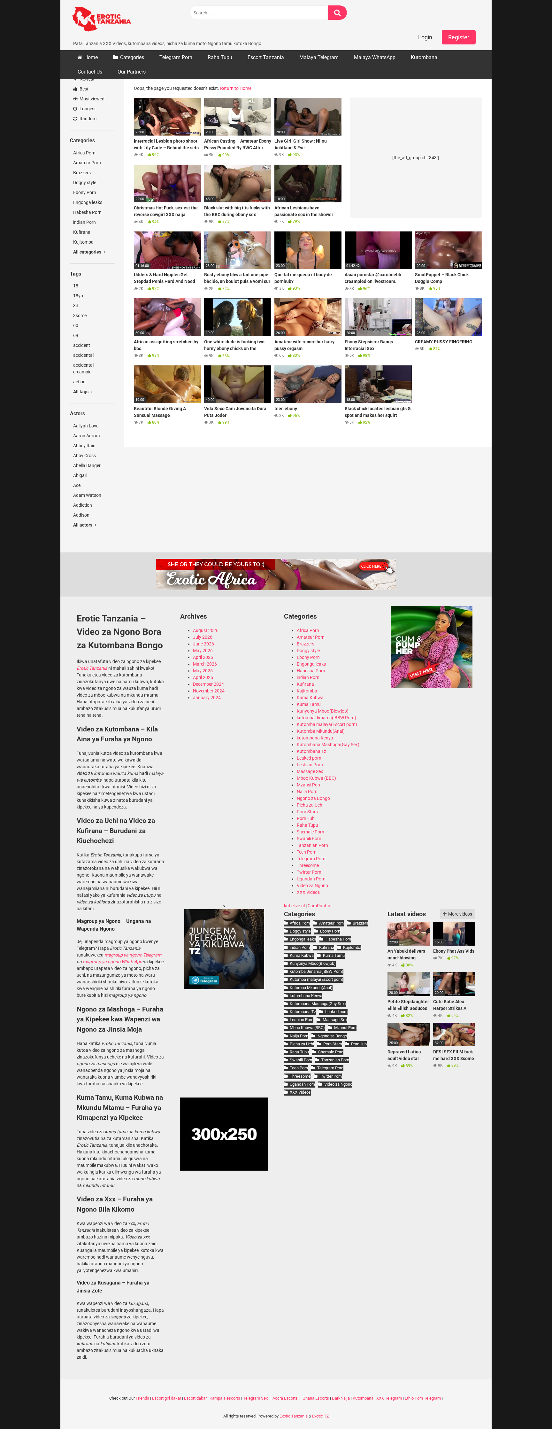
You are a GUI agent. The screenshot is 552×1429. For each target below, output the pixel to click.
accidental (83, 355)
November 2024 (209, 690)
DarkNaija (341, 1398)
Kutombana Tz (311, 751)
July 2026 (202, 637)
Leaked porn (309, 758)
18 (75, 285)
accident (81, 345)
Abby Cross (84, 455)
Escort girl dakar (166, 1398)
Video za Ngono (312, 885)
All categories (87, 251)
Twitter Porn (309, 872)
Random (87, 118)
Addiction (82, 505)
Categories (132, 57)
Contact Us (90, 72)
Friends (142, 1398)
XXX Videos (308, 892)
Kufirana (81, 232)
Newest (87, 79)
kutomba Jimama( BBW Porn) (326, 717)
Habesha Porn (87, 212)
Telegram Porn (175, 57)
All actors (83, 524)
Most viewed (91, 98)
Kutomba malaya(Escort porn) (327, 724)
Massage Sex (310, 771)
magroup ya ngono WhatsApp (112, 961)
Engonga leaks (87, 202)
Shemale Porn (310, 831)
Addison (81, 515)
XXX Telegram (389, 1398)
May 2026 (203, 650)
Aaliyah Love (85, 425)
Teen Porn (307, 852)
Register (458, 37)
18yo (78, 295)
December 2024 (208, 684)
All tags (81, 391)
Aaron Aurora (86, 435)
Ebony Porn (84, 192)
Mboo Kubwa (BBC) (316, 778)
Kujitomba (83, 242)
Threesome (308, 865)
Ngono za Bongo (313, 798)
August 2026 (205, 630)
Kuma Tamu (309, 704)
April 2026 (203, 657)
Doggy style (84, 182)
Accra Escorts (285, 1398)
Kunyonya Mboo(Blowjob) (323, 711)
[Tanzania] (431, 686)
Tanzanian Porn (312, 845)
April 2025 (203, 677)
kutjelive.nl (294, 905)
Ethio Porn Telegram (423, 1398)
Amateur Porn (87, 162)
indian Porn (84, 222)
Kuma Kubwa (310, 697)
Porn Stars (307, 811)
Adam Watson (87, 495)
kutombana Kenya (315, 737)
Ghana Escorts (316, 1398)
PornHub (306, 818)
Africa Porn (84, 152)
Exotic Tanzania (294, 1416)
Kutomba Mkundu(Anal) (321, 731)
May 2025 (203, 670)
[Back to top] (530, 1409)
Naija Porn (307, 791)
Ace (76, 485)
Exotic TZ (320, 1416)
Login (425, 37)
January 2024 (207, 697)
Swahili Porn (309, 838)
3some (80, 315)
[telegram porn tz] (224, 987)
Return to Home (235, 88)
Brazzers (82, 172)
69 (75, 335)
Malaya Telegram (319, 57)
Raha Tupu (220, 57)
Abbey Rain (84, 445)
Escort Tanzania (266, 57)
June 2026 (203, 643)
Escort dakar (195, 1398)
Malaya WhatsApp (374, 57)
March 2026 (205, 664)
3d (75, 305)
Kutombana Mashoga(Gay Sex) (328, 744)
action (79, 381)
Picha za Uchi (310, 805)
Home (91, 57)
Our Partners (132, 72)
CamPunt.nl (319, 905)
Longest (87, 108)
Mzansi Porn (309, 784)
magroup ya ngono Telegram (132, 954)
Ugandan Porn (311, 878)
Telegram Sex (255, 1398)
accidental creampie (83, 368)
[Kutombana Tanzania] (101, 20)
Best (83, 88)
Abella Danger (87, 465)
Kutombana (424, 57)
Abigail (80, 475)
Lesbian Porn (310, 764)
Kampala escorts (225, 1398)
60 (75, 325)
